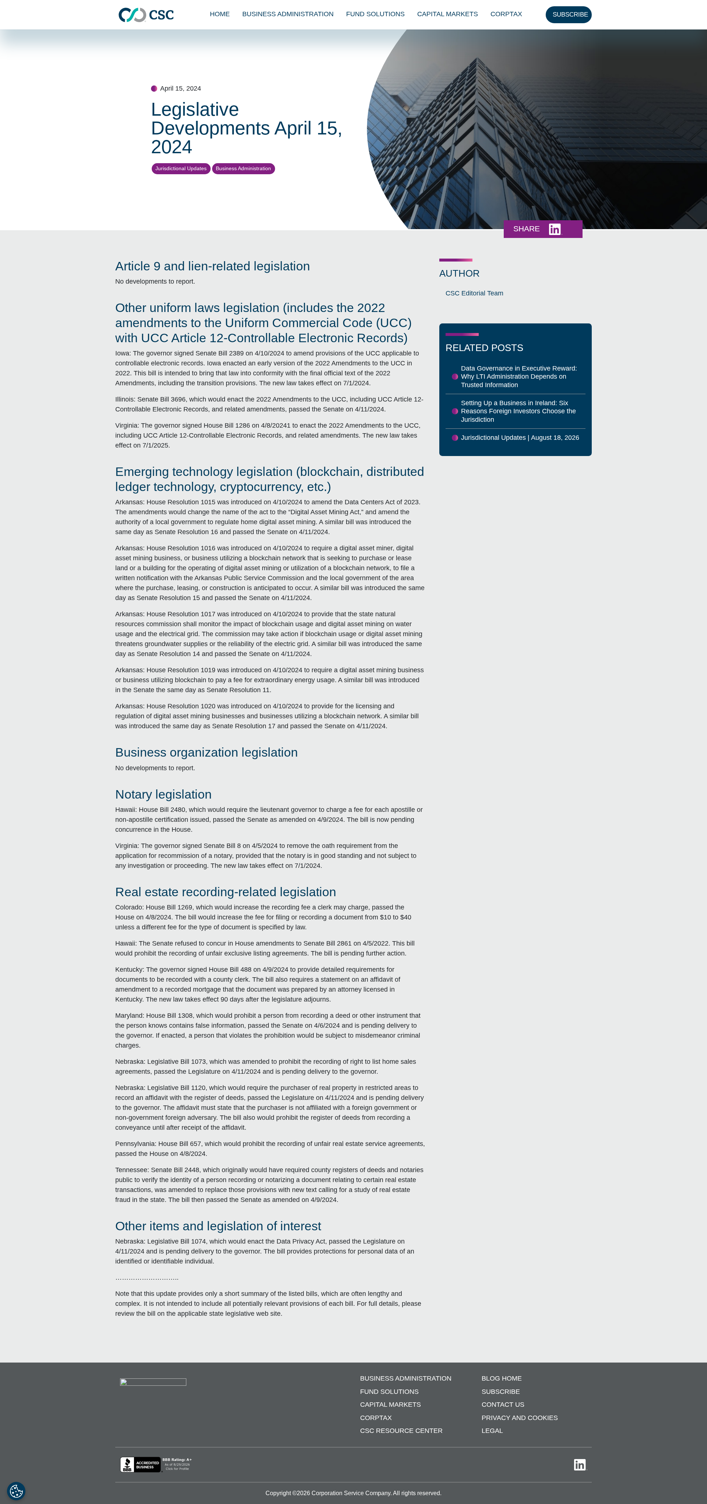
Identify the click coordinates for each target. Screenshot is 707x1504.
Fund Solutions (375, 14)
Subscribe (501, 1391)
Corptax (506, 14)
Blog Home (502, 1378)
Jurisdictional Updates (181, 168)
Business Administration (288, 14)
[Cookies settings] (16, 1491)
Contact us (503, 1404)
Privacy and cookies (520, 1417)
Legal (492, 1430)
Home (220, 14)
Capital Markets (447, 14)
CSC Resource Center (401, 1430)
